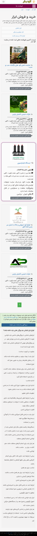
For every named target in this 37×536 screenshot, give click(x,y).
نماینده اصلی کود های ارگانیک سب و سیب (18, 66)
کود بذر (34, 10)
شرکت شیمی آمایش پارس (21, 114)
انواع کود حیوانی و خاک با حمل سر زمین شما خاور (19, 226)
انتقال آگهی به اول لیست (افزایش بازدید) (20, 88)
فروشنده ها (19, 6)
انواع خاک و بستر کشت (18, 36)
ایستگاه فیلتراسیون (23, 163)
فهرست (28, 10)
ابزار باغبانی (18, 28)
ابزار (22, 10)
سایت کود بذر (9, 533)
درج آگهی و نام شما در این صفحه (18, 325)
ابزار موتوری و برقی (18, 32)
